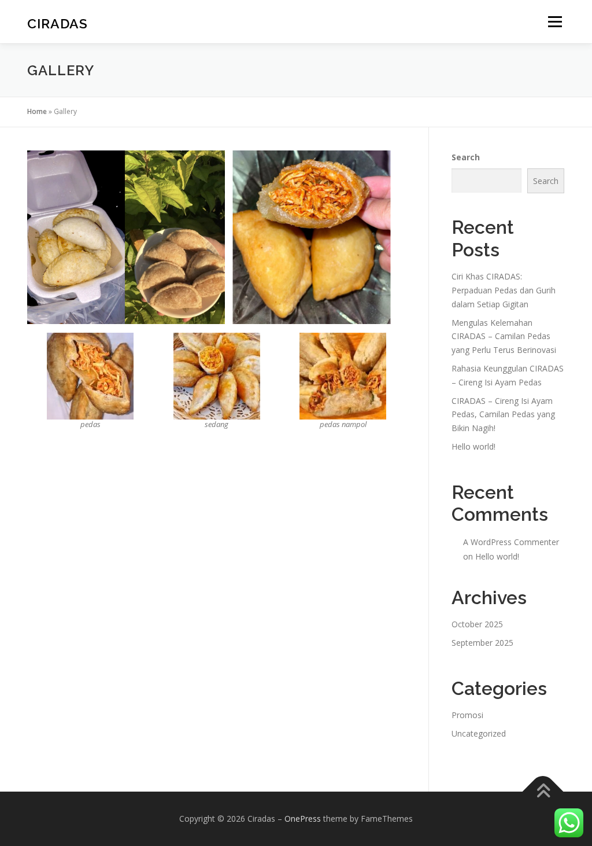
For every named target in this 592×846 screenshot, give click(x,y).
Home (37, 111)
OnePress (302, 818)
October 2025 (477, 624)
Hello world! (473, 446)
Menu (555, 21)
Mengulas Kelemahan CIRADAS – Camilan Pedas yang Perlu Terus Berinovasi (504, 336)
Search (466, 157)
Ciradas (57, 23)
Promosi (467, 714)
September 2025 (482, 642)
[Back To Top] (543, 791)
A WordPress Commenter (511, 541)
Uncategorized (479, 733)
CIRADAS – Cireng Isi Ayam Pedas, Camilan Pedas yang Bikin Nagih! (503, 414)
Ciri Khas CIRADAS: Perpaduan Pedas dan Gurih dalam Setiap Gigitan (504, 290)
